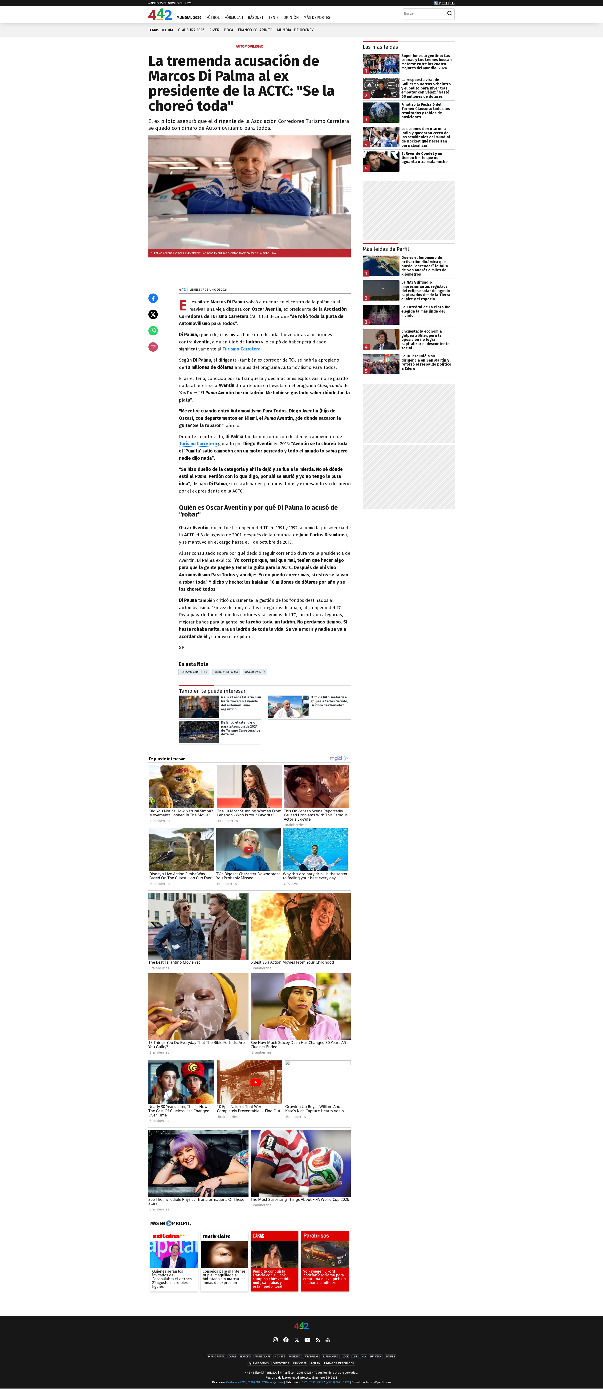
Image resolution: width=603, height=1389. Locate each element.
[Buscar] (449, 13)
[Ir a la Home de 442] (160, 18)
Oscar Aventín (255, 672)
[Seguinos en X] (296, 1340)
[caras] (274, 1237)
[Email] (153, 347)
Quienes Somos (259, 1363)
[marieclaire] (224, 1237)
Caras (232, 1356)
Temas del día (160, 30)
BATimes (390, 1356)
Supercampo (330, 1356)
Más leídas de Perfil (386, 249)
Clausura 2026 (191, 30)
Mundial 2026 (189, 17)
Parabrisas (311, 1356)
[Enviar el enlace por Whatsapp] (153, 330)
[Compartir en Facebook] (153, 298)
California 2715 (236, 1382)
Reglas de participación (339, 1363)
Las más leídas (380, 47)
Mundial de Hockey (295, 30)
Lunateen (375, 1356)
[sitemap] (328, 1340)
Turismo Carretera (198, 443)
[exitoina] (174, 1237)
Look (345, 1356)
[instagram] (275, 1340)
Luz (355, 1356)
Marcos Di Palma (226, 672)
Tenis (273, 17)
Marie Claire (263, 1356)
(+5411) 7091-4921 (311, 1382)
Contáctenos (281, 1363)
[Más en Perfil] (178, 1223)
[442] (301, 1326)
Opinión (291, 17)
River (214, 30)
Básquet (256, 17)
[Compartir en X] (153, 314)
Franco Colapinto (255, 30)
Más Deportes (317, 17)
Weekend (294, 1356)
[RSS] (318, 1340)
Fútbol (213, 17)
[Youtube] (307, 1340)
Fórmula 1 (233, 17)
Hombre (280, 1356)
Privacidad (300, 1363)
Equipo (315, 1363)
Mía (364, 1356)
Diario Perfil (216, 1356)
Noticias (245, 1356)
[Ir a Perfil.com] (444, 4)
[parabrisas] (325, 1237)
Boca (228, 30)
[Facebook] (286, 1340)
